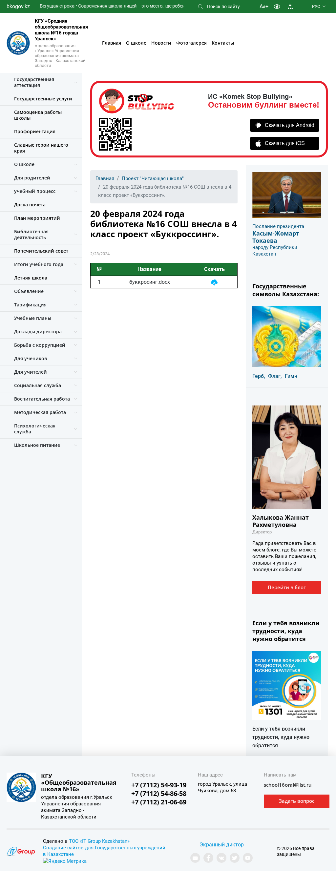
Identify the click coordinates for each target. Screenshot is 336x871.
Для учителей (30, 372)
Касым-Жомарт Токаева (275, 236)
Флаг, (275, 376)
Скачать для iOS (285, 143)
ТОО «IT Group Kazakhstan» (99, 841)
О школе (136, 43)
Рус (316, 6)
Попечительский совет (41, 251)
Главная (111, 43)
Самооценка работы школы (38, 115)
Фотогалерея (191, 43)
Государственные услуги (43, 98)
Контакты (223, 43)
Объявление (29, 291)
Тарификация (30, 304)
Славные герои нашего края (41, 148)
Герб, (258, 376)
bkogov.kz (18, 6)
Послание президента (278, 226)
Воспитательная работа (42, 399)
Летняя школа (30, 278)
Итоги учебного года (38, 264)
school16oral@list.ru (288, 784)
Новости (161, 43)
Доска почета (30, 204)
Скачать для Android (289, 125)
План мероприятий (37, 218)
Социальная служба (37, 385)
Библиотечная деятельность (31, 234)
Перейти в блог (287, 587)
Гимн (291, 376)
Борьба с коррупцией (39, 345)
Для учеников (30, 358)
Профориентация (34, 131)
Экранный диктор (222, 844)
